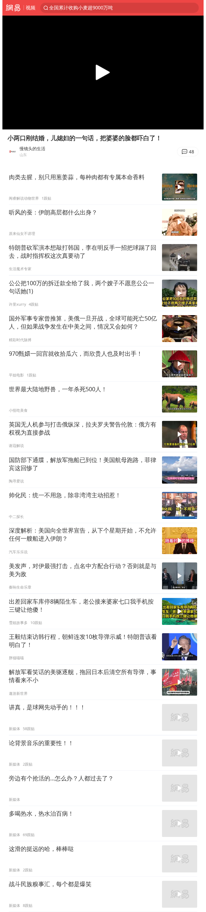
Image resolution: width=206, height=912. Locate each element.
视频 (30, 7)
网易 (13, 8)
